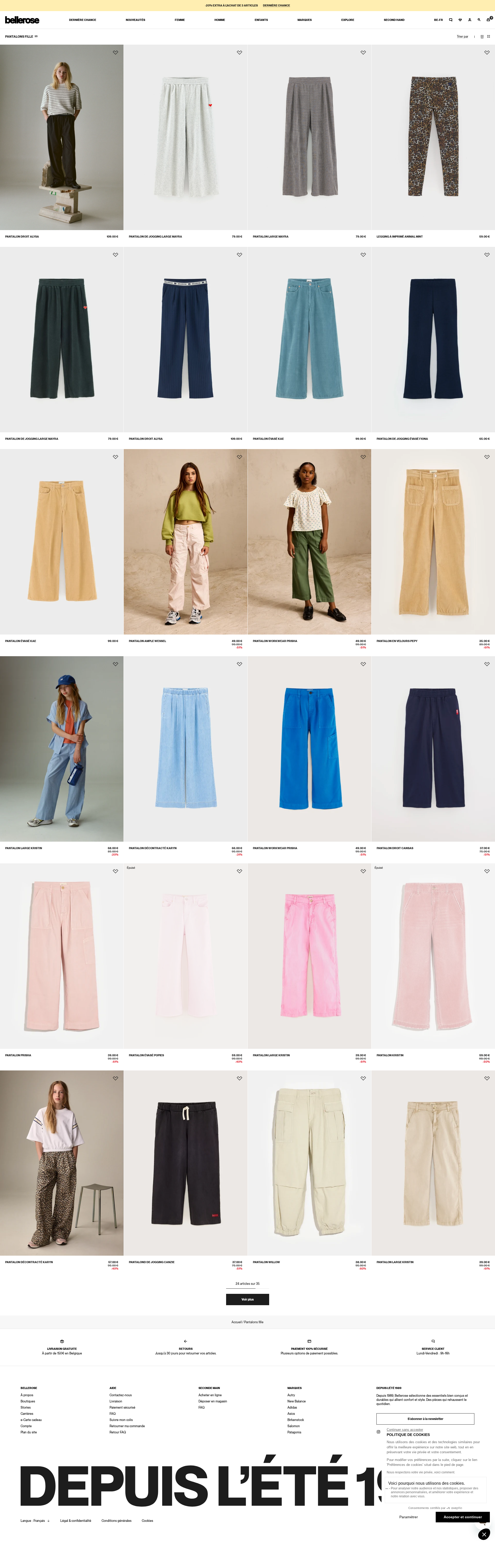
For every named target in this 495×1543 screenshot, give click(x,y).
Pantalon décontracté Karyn (153, 848)
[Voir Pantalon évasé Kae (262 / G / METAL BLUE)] (309, 339)
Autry (291, 1395)
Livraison (116, 1401)
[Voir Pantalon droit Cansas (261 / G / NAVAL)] (433, 749)
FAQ (113, 1413)
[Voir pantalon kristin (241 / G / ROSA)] (433, 956)
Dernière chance (276, 5)
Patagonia (294, 1432)
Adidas (292, 1407)
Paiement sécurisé (122, 1407)
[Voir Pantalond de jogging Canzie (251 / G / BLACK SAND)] (185, 1163)
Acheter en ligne (210, 1395)
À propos (27, 1395)
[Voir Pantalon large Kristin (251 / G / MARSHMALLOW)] (309, 956)
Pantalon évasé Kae (268, 438)
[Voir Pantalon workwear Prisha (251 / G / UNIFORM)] (309, 542)
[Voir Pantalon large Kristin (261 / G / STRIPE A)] (61, 749)
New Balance (296, 1401)
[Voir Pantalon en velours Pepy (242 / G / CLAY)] (433, 542)
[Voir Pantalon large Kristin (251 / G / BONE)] (433, 1163)
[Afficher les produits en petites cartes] (488, 36)
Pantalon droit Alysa (22, 236)
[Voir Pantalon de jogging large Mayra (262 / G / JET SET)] (61, 339)
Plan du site (29, 1432)
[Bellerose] (22, 19)
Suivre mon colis (121, 1420)
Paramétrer (408, 1517)
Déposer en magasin (213, 1401)
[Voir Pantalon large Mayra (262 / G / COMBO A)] (309, 137)
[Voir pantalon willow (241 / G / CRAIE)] (309, 1163)
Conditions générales (116, 1520)
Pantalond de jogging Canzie (152, 1262)
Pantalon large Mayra (270, 236)
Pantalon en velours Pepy (397, 641)
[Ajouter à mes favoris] (115, 52)
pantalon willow (266, 1262)
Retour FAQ (118, 1432)
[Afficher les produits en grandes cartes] (482, 36)
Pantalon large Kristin (23, 848)
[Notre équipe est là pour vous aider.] (450, 19)
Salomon (293, 1426)
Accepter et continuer (463, 1517)
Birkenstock (295, 1420)
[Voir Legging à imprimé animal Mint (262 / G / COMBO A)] (433, 137)
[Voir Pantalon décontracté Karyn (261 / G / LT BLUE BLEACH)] (185, 749)
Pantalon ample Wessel (147, 641)
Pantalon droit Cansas (395, 848)
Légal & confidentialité (75, 1520)
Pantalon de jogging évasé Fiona (402, 438)
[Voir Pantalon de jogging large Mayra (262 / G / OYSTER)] (185, 137)
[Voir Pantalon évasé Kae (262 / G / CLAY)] (61, 542)
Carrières (27, 1413)
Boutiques (28, 1401)
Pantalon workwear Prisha (275, 641)
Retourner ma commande (127, 1426)
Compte (26, 1426)
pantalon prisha (18, 1055)
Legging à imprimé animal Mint (400, 236)
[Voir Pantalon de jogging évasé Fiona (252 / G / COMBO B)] (433, 339)
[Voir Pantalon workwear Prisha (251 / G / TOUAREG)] (309, 749)
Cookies (147, 1520)
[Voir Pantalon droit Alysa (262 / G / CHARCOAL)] (61, 137)
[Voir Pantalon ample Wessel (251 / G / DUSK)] (185, 542)
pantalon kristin (390, 1055)
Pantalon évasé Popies (146, 1055)
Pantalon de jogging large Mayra (155, 236)
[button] (484, 1534)
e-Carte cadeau (31, 1420)
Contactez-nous (121, 1395)
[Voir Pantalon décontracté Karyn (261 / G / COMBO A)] (61, 1163)
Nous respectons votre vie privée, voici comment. (421, 1472)
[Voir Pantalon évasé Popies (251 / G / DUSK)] (185, 956)
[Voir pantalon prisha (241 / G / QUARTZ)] (61, 956)
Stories (26, 1407)
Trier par (462, 36)
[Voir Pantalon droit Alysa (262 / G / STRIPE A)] (185, 339)
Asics (291, 1413)
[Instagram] (378, 1432)
